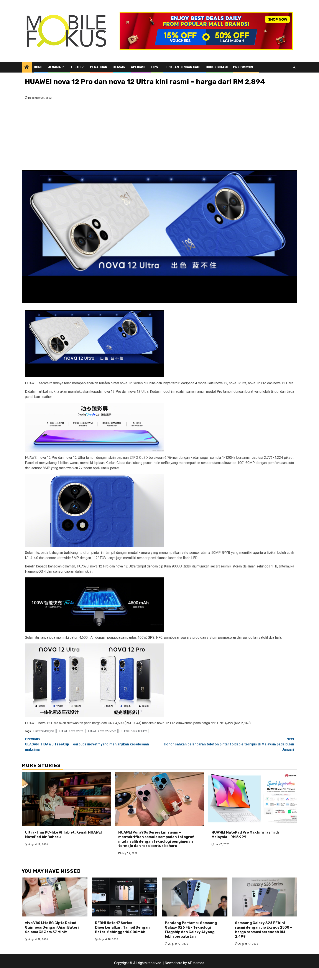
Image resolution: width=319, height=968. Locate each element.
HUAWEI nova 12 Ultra (133, 731)
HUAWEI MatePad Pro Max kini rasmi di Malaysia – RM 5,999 (245, 834)
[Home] (26, 67)
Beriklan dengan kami (181, 67)
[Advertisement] (159, 136)
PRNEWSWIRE (243, 67)
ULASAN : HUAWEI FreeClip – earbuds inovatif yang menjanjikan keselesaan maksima (87, 744)
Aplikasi (138, 67)
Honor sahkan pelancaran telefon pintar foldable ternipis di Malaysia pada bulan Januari (229, 744)
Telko (75, 67)
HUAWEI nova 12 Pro (71, 731)
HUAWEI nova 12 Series (101, 731)
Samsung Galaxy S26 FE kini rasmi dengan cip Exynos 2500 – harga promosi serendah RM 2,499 (263, 929)
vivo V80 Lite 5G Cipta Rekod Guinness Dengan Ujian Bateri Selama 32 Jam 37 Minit (52, 927)
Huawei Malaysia (43, 731)
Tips (154, 67)
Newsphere (173, 963)
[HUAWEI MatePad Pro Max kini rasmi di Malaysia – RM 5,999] (252, 799)
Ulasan (119, 67)
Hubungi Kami (217, 67)
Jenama (54, 67)
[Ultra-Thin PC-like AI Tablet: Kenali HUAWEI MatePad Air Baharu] (66, 799)
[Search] (294, 67)
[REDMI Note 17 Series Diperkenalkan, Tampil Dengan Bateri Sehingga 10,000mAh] (125, 897)
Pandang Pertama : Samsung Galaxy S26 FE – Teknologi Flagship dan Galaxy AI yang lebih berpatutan (191, 929)
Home (38, 67)
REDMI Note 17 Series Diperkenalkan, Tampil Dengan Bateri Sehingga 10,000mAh (122, 927)
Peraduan (98, 67)
